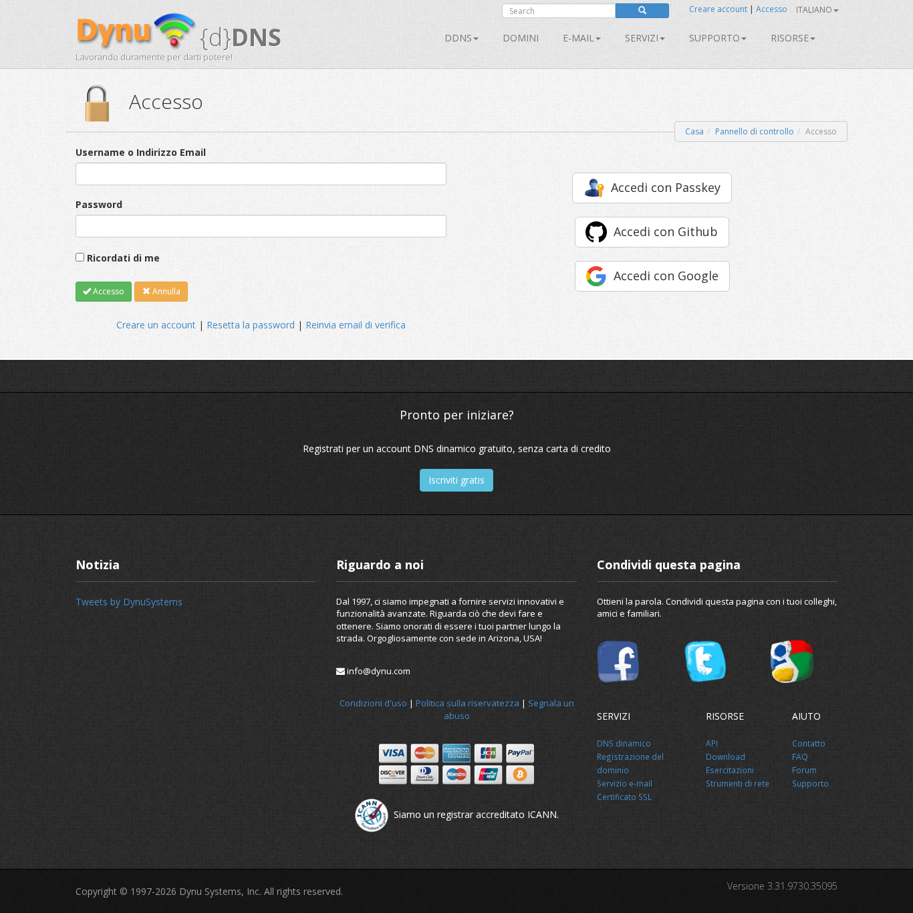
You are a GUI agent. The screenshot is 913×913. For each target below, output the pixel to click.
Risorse (790, 37)
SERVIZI (641, 37)
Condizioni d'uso (373, 703)
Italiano (814, 9)
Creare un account (156, 324)
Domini (521, 37)
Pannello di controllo (754, 131)
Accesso (771, 9)
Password (99, 204)
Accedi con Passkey (666, 187)
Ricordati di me (123, 257)
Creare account (718, 9)
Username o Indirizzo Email (141, 152)
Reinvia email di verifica (355, 324)
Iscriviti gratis (456, 480)
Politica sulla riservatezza (467, 703)
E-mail (578, 37)
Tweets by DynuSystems (129, 601)
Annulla (165, 291)
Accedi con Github (666, 231)
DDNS (458, 37)
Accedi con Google (666, 276)
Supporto (714, 37)
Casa (694, 131)
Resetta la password (251, 324)
